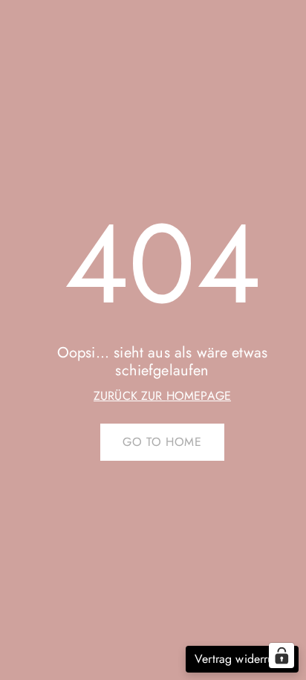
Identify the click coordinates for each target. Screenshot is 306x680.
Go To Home (162, 441)
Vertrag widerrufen (242, 658)
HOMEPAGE (198, 395)
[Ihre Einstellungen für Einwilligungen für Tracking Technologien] (281, 655)
